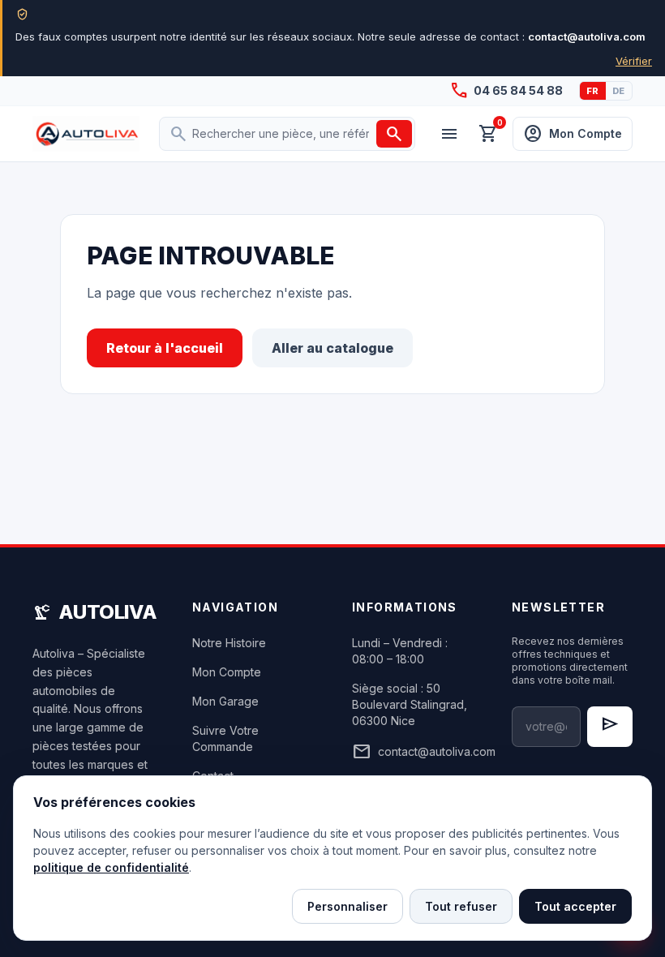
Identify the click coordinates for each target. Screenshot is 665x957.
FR (592, 91)
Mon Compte (226, 672)
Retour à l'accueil (164, 348)
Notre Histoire (229, 643)
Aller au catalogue (332, 348)
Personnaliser (347, 906)
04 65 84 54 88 (506, 91)
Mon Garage (225, 701)
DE (618, 91)
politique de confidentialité (111, 867)
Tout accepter (575, 906)
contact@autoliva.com (412, 752)
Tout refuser (461, 906)
